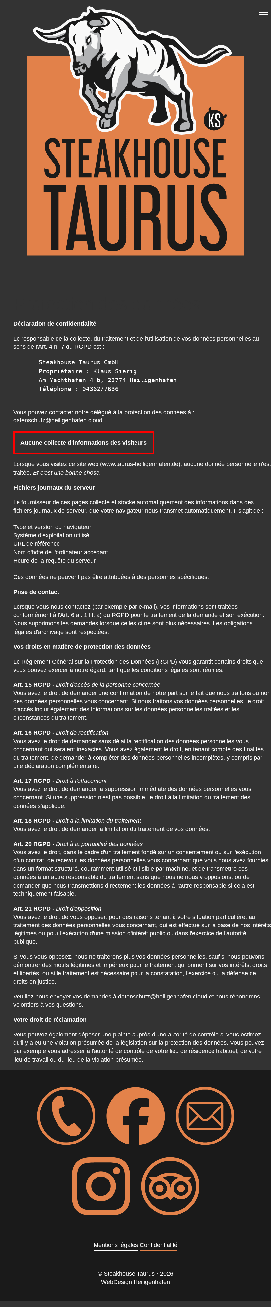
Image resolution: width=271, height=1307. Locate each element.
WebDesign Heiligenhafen (135, 1282)
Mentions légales (116, 1245)
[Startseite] (135, 131)
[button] (263, 13)
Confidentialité (158, 1245)
